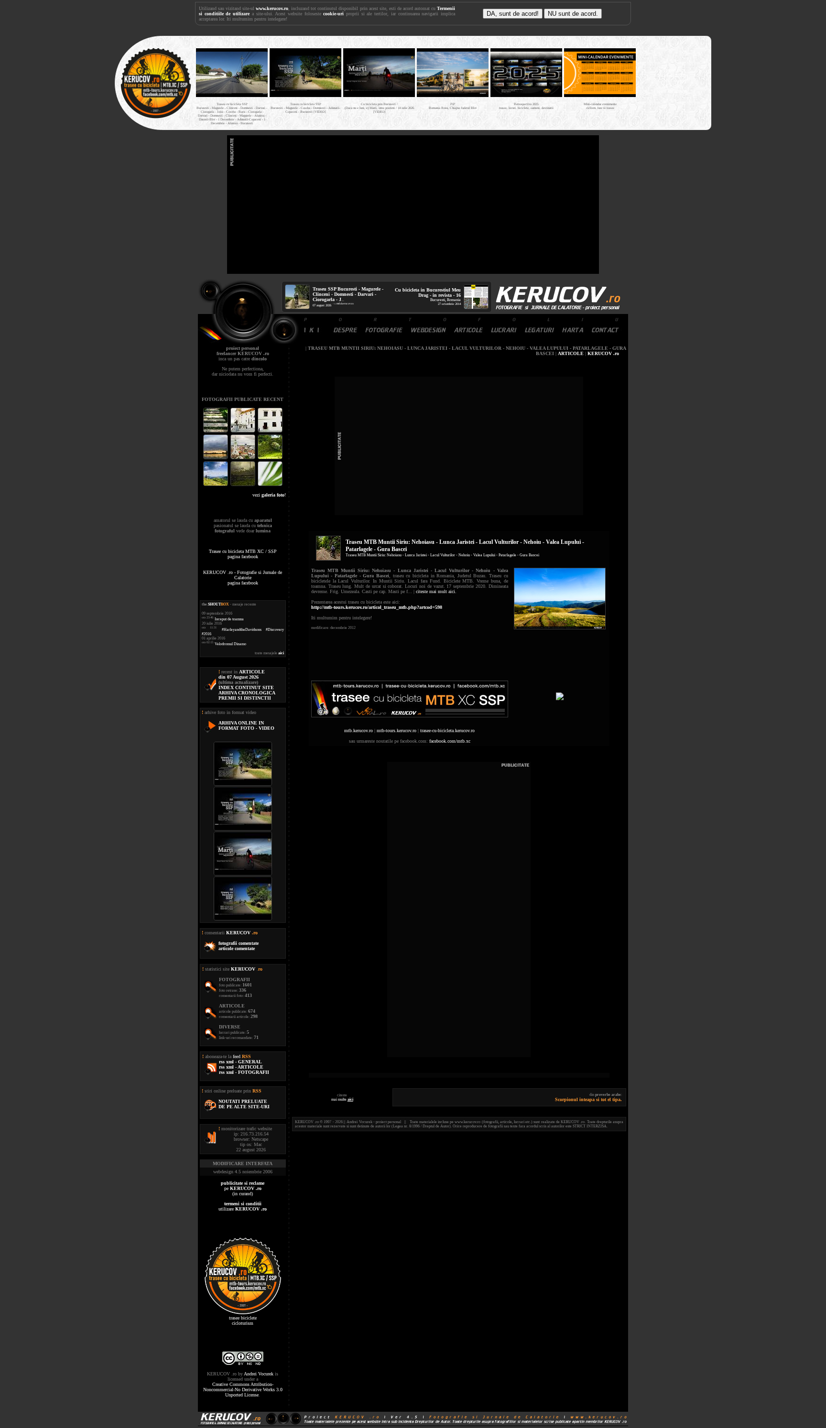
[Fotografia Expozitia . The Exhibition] (270, 431)
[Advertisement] (413, 204)
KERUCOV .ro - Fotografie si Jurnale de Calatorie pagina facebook (242, 577)
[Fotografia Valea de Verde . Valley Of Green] (270, 458)
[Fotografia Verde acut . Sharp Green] (270, 484)
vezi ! (269, 495)
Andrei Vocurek (258, 1373)
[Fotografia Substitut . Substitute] (216, 431)
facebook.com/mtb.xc (449, 741)
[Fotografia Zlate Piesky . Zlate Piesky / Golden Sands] (216, 458)
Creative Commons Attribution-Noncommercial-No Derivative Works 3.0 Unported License (243, 1389)
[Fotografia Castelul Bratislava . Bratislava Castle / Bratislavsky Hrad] (243, 431)
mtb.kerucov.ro (345, 303)
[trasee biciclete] (156, 117)
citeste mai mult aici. (436, 591)
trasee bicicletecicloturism (243, 1320)
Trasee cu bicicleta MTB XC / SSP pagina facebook (243, 554)
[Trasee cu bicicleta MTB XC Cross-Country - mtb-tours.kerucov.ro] (409, 715)
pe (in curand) (242, 1188)
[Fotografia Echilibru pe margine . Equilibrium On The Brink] (216, 484)
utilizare (242, 1206)
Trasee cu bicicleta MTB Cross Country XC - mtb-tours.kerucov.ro (672, 80)
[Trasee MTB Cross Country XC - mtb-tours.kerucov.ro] (560, 698)
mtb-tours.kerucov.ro (396, 730)
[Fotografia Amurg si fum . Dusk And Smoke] (243, 484)
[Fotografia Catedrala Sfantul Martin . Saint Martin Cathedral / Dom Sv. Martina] (243, 458)
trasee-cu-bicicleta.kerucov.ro (447, 730)
